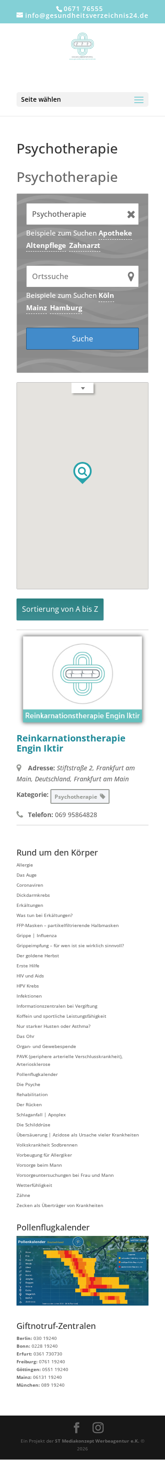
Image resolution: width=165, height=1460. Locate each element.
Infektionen (29, 996)
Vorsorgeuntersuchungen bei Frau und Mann (65, 1175)
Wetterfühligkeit (34, 1185)
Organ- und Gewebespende (46, 1046)
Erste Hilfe (27, 965)
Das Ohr (25, 1036)
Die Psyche (28, 1084)
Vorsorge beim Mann (39, 1165)
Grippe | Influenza (36, 935)
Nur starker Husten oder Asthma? (53, 1026)
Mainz (36, 307)
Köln (106, 295)
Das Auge (26, 875)
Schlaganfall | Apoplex (41, 1114)
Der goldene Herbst (37, 955)
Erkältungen (29, 905)
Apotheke (115, 232)
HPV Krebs (27, 985)
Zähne (23, 1195)
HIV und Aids (30, 975)
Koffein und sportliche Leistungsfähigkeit (61, 1016)
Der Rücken (29, 1104)
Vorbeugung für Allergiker (44, 1155)
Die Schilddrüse (33, 1124)
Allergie (24, 865)
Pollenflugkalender (37, 1074)
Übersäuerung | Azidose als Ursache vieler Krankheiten (77, 1134)
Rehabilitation (32, 1094)
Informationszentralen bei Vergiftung (56, 1006)
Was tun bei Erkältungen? (44, 915)
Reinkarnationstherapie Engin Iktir (71, 743)
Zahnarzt (84, 245)
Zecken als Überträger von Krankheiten (59, 1205)
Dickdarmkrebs (33, 895)
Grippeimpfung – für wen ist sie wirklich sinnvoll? (70, 945)
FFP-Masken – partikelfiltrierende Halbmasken (67, 925)
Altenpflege (46, 245)
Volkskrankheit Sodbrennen (46, 1145)
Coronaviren (29, 885)
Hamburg (66, 307)
